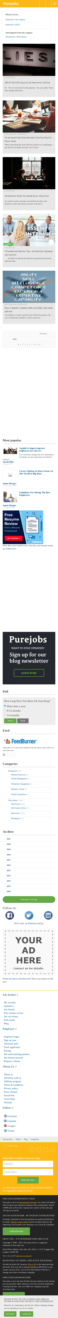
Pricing (7, 1050)
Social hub (9, 1095)
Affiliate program (12, 1081)
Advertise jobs (11, 1043)
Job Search (9, 1009)
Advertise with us (12, 1078)
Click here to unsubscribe (24, 1256)
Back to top (12, 1146)
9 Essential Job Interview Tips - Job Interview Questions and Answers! (29, 253)
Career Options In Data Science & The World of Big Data (36, 472)
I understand (26, 1314)
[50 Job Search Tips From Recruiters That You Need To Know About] (29, 116)
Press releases (10, 1092)
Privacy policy (11, 1088)
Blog (6, 1023)
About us (8, 1074)
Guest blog (9, 1099)
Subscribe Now (28, 1180)
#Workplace (16, 819)
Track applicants (12, 1047)
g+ (42, 923)
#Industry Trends (18, 789)
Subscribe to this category (15, 20)
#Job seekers (13, 800)
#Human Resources (18, 775)
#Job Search (16, 804)
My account (10, 1002)
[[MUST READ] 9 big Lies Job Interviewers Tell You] (29, 60)
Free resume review (13, 1013)
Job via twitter (11, 1016)
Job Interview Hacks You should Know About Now (27, 196)
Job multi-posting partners (17, 1054)
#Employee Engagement (20, 784)
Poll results (9, 1020)
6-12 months (14, 710)
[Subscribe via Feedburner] (20, 741)
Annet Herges (9, 483)
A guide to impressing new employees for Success (32, 449)
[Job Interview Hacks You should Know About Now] (29, 173)
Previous (43, 334)
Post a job (32, 1264)
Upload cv (9, 1006)
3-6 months (13, 715)
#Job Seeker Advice (19, 808)
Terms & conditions (13, 1085)
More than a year (16, 706)
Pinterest (32, 923)
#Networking (21, 37)
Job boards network (13, 1057)
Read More (10, 1314)
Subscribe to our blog (29, 900)
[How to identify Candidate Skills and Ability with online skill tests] (29, 287)
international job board (28, 1202)
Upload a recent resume (19, 1222)
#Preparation (10, 37)
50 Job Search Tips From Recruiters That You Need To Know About (28, 139)
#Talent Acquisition (18, 794)
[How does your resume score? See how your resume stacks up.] (23, 527)
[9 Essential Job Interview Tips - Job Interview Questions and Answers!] (29, 230)
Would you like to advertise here (16, 979)
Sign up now (10, 1040)
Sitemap (8, 1102)
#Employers (13, 771)
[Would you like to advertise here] (29, 952)
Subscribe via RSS (13, 25)
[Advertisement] (23, 393)
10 (39, 345)
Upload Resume (16, 1231)
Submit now (11, 548)
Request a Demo (12, 1061)
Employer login (11, 1036)
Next (15, 339)
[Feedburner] (9, 755)
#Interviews (12, 14)
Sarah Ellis (8, 462)
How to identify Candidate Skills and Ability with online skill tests (29, 310)
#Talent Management (19, 779)
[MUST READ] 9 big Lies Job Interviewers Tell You (27, 82)
